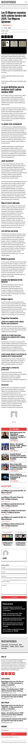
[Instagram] (6, 673)
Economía (12, 460)
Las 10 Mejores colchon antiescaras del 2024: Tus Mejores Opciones (12, 525)
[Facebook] (2, 36)
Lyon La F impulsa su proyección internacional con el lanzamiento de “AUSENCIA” (18, 476)
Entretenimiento (14, 440)
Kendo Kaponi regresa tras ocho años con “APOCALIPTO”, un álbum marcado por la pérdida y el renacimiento (18, 436)
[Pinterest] (8, 36)
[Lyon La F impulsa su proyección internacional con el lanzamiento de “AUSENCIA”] (5, 477)
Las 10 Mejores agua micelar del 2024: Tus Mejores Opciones (13, 491)
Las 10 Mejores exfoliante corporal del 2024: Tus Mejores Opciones (7, 544)
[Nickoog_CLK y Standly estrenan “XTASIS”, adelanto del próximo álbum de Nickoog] (5, 446)
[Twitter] (5, 36)
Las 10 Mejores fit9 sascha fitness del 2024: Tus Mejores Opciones (12, 498)
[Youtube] (13, 673)
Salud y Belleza (5, 494)
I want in (13, 733)
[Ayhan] (2, 28)
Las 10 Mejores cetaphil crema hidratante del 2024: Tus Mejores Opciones (13, 511)
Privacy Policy (16, 737)
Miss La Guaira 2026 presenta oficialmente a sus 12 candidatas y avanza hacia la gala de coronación (18, 466)
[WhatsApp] (11, 36)
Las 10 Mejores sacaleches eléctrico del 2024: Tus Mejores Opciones (12, 505)
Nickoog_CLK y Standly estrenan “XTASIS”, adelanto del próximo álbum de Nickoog (18, 446)
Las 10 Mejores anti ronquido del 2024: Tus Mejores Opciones (13, 518)
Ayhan (9, 28)
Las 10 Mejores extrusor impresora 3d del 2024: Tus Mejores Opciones (20, 544)
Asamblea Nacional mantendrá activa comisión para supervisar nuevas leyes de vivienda (18, 456)
